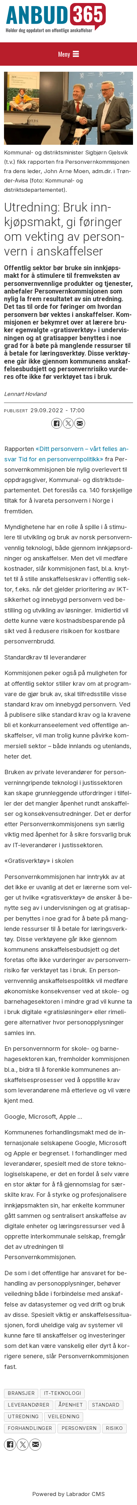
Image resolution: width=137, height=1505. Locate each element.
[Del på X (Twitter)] (68, 423)
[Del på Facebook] (56, 423)
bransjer (21, 1393)
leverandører (28, 1405)
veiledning (63, 1417)
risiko (114, 1428)
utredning (23, 1417)
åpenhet (71, 1405)
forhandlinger (30, 1428)
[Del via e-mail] (79, 423)
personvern (79, 1428)
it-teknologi (62, 1393)
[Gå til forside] (56, 18)
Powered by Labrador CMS (68, 1494)
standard (106, 1405)
